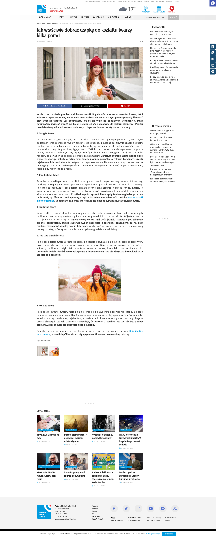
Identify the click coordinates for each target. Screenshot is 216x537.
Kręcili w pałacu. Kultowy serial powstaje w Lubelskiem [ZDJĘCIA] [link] (164, 70)
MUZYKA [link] (73, 17)
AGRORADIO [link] (98, 17)
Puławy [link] (140, 1)
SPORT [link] (60, 17)
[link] (213, 3)
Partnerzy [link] (95, 506)
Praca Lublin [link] (96, 516)
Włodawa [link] (169, 1)
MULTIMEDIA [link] (113, 17)
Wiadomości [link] (71, 429)
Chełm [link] (103, 1)
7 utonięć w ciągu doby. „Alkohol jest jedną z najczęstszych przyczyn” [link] (161, 172)
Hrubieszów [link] (111, 1)
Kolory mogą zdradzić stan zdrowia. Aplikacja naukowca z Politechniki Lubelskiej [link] (164, 80)
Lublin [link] (86, 1)
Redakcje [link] (98, 467)
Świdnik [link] (146, 1)
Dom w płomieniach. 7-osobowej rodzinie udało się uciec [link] (76, 438)
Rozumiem (169, 534)
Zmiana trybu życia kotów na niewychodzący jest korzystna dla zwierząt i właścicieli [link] (164, 41)
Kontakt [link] (94, 511)
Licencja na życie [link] (46, 429)
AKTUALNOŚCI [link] (45, 17)
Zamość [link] (176, 1)
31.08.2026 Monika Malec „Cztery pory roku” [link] (46, 475)
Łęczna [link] (133, 1)
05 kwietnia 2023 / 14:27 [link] (45, 42)
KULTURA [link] (85, 17)
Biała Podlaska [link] (94, 1)
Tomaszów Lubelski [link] (157, 1)
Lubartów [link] (126, 1)
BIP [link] (93, 514)
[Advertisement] (90, 383)
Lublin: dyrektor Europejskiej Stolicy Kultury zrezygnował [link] (129, 475)
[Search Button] (176, 17)
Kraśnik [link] (119, 1)
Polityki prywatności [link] (153, 534)
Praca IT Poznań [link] (97, 519)
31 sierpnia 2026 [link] (44, 441)
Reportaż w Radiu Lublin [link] (46, 466)
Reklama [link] (95, 509)
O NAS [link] (128, 17)
